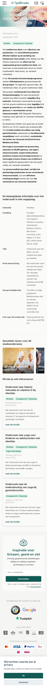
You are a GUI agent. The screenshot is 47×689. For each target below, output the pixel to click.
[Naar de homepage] (20, 3)
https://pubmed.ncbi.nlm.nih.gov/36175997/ (35, 320)
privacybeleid (35, 587)
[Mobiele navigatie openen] (4, 3)
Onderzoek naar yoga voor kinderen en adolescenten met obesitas (22, 438)
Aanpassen (23, 682)
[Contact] (36, 3)
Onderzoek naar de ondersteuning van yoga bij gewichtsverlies (20, 487)
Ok (23, 676)
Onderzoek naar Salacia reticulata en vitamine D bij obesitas (20, 390)
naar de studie (12, 424)
